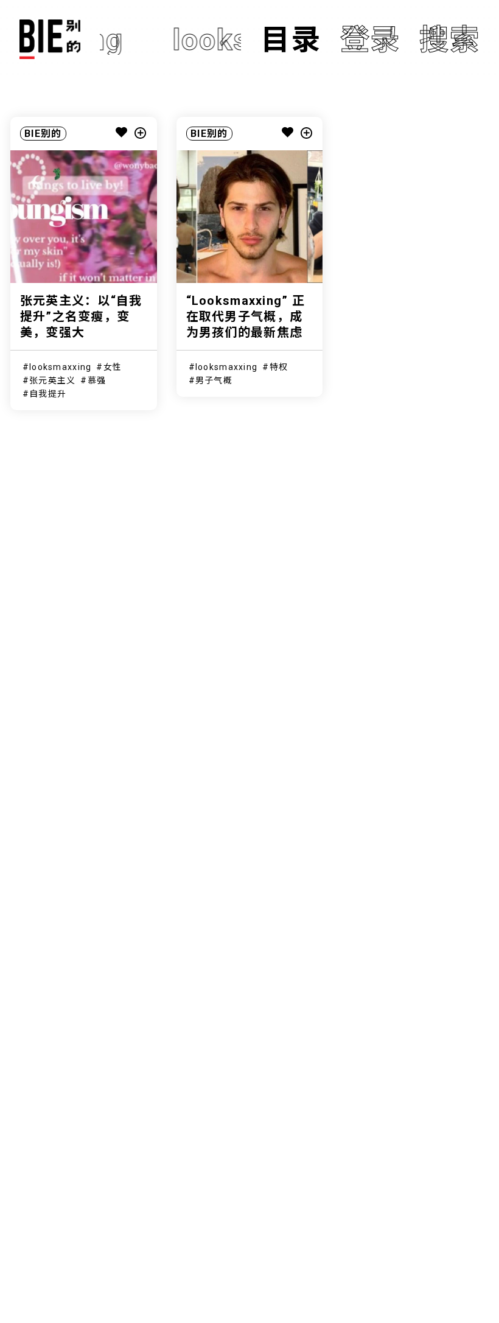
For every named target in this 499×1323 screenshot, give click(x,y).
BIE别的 (42, 133)
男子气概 (213, 380)
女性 (112, 367)
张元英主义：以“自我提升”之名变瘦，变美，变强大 (81, 316)
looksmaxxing (60, 367)
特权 (279, 367)
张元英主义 (52, 380)
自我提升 (47, 394)
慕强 (97, 380)
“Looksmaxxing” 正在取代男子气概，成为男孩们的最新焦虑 (245, 316)
